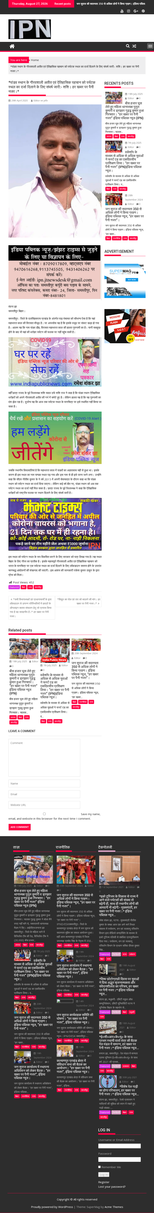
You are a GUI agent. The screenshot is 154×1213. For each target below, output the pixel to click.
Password (104, 1153)
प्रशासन (126, 1066)
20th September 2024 (85, 653)
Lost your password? (112, 1186)
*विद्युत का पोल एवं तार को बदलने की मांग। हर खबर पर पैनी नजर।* (78, 601)
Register (103, 1182)
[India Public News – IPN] (12, 46)
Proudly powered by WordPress (52, 1207)
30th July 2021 (129, 1077)
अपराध (13, 717)
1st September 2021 (113, 887)
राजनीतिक (83, 701)
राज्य (30, 587)
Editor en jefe (41, 100)
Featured (14, 587)
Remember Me (111, 1167)
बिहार (23, 587)
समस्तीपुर (38, 587)
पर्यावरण (132, 954)
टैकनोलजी (116, 954)
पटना (124, 954)
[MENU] (150, 46)
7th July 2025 (50, 665)
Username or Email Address (116, 1140)
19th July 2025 (20, 661)
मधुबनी (131, 1012)
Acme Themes (114, 1207)
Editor (34, 661)
